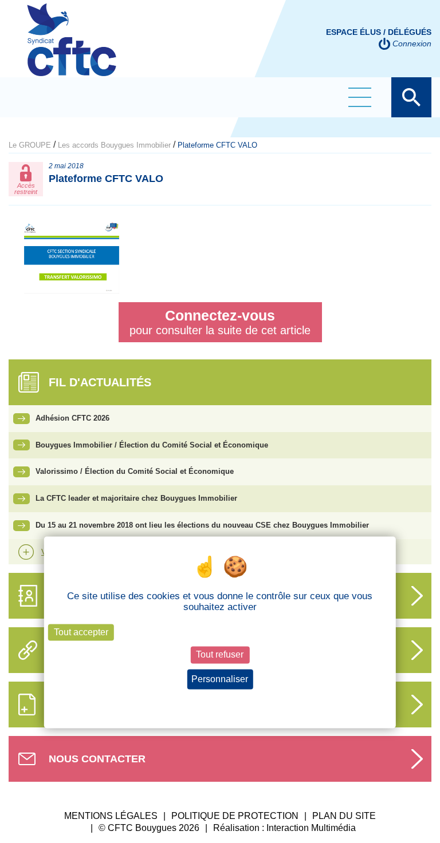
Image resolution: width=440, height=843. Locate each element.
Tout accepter (81, 633)
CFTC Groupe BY (71, 47)
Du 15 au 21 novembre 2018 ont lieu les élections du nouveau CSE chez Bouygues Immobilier (202, 525)
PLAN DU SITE (344, 816)
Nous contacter (97, 759)
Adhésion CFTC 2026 (72, 418)
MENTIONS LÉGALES (111, 816)
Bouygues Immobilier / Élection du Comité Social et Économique (152, 445)
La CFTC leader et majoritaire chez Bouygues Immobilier (136, 498)
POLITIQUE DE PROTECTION (234, 816)
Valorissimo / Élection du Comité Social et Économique (135, 471)
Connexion (411, 43)
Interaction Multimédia (311, 828)
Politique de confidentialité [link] (219, 700)
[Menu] (359, 97)
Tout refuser (219, 655)
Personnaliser (219, 679)
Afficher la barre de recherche (411, 97)
